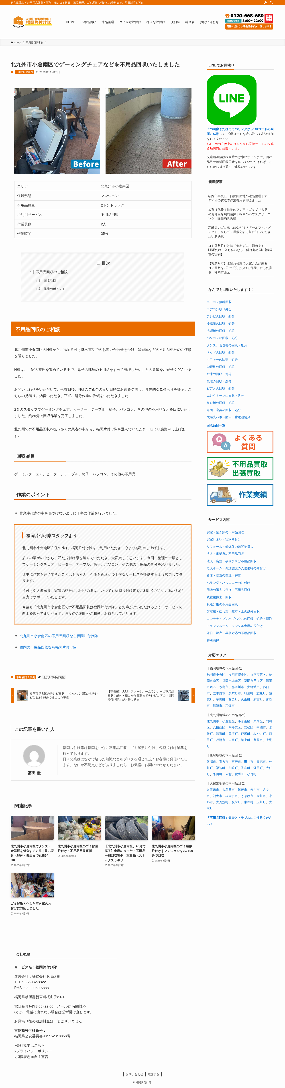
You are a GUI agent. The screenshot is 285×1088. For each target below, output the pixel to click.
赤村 (228, 774)
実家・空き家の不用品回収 (225, 532)
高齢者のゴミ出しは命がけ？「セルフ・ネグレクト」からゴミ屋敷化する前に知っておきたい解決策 (239, 231)
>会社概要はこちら (29, 1045)
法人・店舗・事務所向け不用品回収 (231, 561)
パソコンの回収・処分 (222, 337)
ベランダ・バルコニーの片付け (228, 582)
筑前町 (236, 802)
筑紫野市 (234, 693)
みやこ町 (259, 733)
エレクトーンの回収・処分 (225, 395)
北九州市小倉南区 (54, 677)
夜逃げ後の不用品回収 (222, 604)
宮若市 (236, 761)
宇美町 (220, 699)
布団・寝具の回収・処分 (224, 409)
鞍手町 (239, 774)
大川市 (261, 795)
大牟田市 (228, 789)
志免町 (261, 693)
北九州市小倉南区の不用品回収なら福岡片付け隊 (59, 635)
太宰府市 (219, 693)
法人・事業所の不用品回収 (225, 553)
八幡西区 (219, 727)
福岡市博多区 (237, 674)
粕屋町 (248, 693)
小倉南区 (244, 721)
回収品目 (50, 280)
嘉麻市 (261, 761)
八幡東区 (234, 727)
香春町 (245, 767)
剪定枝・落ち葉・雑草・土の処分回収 (233, 611)
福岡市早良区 (253, 680)
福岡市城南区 (231, 680)
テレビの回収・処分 (221, 316)
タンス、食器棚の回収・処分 (227, 345)
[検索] (271, 2)
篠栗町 (233, 699)
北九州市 (213, 721)
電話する (153, 1074)
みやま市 (231, 795)
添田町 (258, 767)
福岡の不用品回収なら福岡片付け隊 (48, 647)
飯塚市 (211, 761)
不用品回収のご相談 (52, 271)
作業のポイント (54, 288)
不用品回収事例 (24, 72)
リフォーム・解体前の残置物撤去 (230, 546)
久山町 (245, 699)
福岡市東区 (258, 674)
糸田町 (217, 774)
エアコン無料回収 (219, 301)
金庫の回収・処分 (219, 373)
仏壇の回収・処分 (219, 381)
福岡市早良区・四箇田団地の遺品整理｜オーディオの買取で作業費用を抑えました (239, 198)
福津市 (217, 705)
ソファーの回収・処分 (222, 359)
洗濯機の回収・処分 (221, 330)
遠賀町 (220, 733)
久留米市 (213, 789)
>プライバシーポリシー (33, 1050)
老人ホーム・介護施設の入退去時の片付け (236, 568)
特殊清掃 (213, 640)
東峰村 (248, 802)
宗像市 (230, 705)
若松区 (248, 727)
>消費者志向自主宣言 (31, 1056)
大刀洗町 (222, 802)
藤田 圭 (34, 772)
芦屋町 (245, 733)
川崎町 (233, 767)
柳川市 (255, 789)
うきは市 (247, 795)
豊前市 (258, 739)
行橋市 (220, 739)
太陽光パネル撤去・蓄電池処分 (228, 417)
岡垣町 (233, 733)
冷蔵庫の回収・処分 (221, 323)
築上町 (245, 739)
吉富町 (233, 739)
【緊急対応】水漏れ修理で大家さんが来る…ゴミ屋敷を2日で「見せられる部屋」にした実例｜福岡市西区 (240, 267)
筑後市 (242, 789)
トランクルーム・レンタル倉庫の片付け (235, 625)
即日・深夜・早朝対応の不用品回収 (231, 632)
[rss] (266, 2)
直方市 (223, 761)
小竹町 (251, 774)
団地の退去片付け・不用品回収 (228, 589)
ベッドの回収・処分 (221, 352)
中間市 (261, 727)
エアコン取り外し (219, 309)
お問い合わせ (134, 1074)
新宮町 (258, 699)
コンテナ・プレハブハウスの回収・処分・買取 (239, 618)
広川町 (261, 802)
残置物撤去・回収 (219, 597)
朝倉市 (217, 795)
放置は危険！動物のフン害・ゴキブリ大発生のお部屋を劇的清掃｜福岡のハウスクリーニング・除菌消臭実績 (239, 213)
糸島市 (223, 687)
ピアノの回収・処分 (221, 388)
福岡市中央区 (216, 674)
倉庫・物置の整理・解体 (224, 575)
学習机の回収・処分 (221, 366)
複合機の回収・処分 (221, 402)
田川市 (248, 761)
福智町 (220, 767)
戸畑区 (258, 721)
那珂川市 (238, 687)
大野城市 (253, 687)
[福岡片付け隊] (32, 21)
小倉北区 (228, 721)
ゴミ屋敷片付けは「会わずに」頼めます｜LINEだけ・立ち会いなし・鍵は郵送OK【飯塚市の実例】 (240, 249)
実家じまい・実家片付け (224, 539)
